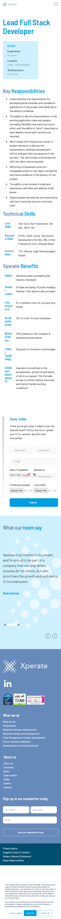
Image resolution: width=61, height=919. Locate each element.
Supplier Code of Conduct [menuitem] (16, 852)
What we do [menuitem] (9, 721)
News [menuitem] (6, 771)
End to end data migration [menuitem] (17, 741)
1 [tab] (5, 625)
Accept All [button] (30, 913)
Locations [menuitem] (9, 767)
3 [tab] (18, 625)
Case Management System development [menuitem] (24, 737)
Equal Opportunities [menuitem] (13, 860)
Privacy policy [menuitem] (10, 848)
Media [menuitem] (7, 779)
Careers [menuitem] (8, 787)
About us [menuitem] (8, 763)
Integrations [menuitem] (9, 725)
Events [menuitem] (7, 783)
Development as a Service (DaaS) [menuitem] (20, 745)
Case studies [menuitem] (10, 775)
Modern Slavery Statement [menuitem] (17, 856)
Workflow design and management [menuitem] (21, 733)
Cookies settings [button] (15, 913)
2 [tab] (11, 625)
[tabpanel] (30, 574)
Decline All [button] (45, 913)
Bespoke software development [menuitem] (20, 729)
